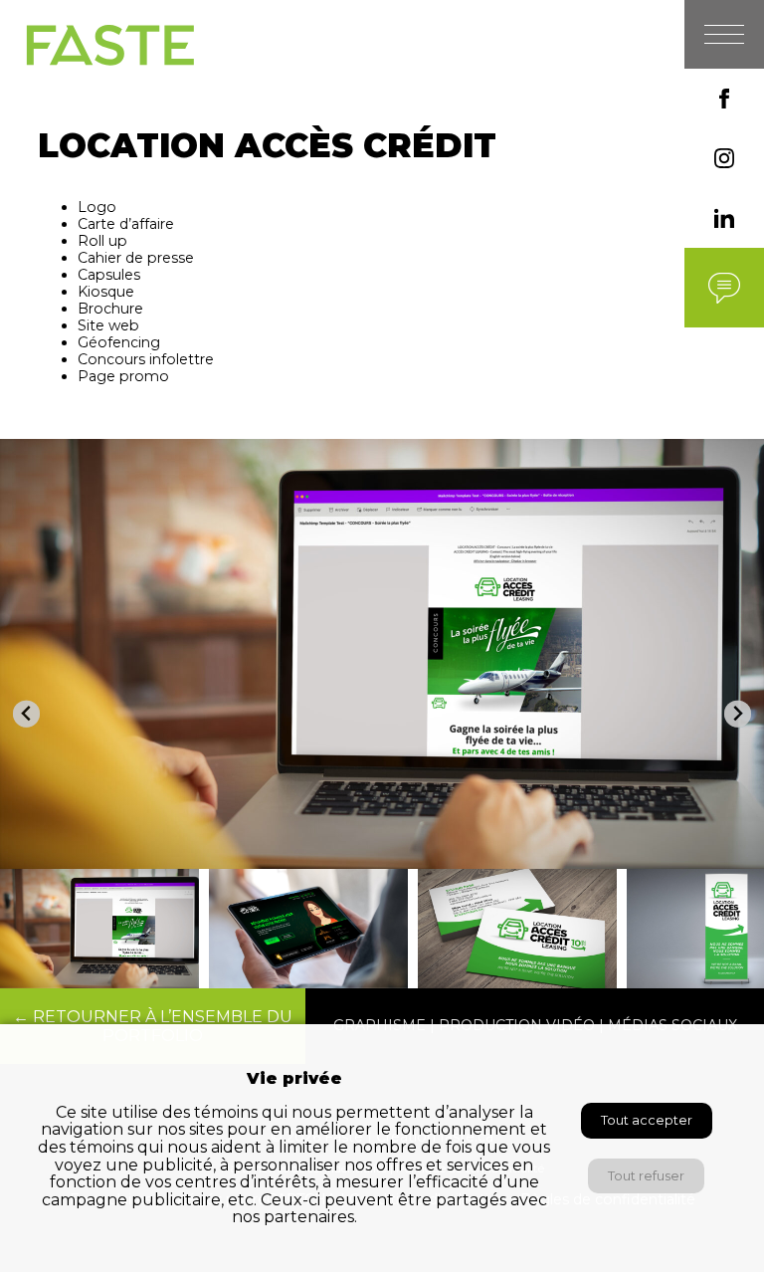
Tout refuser (646, 1175)
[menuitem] (99, 928)
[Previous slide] (26, 714)
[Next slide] (737, 714)
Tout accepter (646, 1120)
